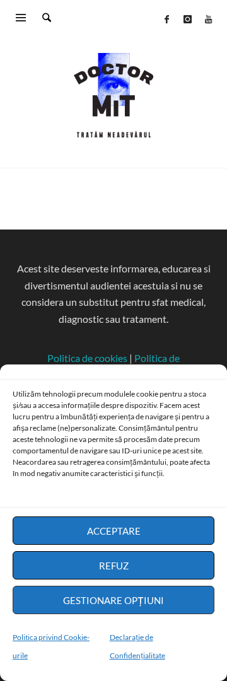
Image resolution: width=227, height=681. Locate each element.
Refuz (114, 565)
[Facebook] (166, 19)
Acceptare (114, 531)
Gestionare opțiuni (113, 600)
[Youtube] (208, 19)
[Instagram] (187, 19)
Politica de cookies (87, 358)
